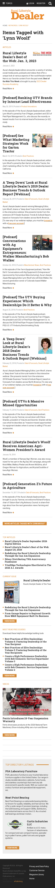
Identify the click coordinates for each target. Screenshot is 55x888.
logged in (48, 220)
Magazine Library (36, 874)
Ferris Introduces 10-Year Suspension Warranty (25, 720)
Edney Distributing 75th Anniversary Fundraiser (25, 560)
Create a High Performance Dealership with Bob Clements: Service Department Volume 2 (27, 667)
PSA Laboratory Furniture (21, 771)
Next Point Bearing (17, 797)
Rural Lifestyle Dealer (36, 580)
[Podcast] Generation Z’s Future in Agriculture (27, 486)
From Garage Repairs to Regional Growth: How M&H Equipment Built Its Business (28, 614)
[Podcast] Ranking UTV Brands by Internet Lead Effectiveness (27, 100)
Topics (9, 3)
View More (10, 621)
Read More (7, 88)
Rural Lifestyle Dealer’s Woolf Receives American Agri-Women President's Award (26, 446)
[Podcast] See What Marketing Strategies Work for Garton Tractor (16, 143)
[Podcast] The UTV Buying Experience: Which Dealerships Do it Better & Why (27, 301)
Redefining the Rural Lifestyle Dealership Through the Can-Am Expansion (28, 554)
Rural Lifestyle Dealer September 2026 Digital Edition (26, 542)
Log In (31, 3)
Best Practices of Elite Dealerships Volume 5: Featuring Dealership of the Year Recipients (25, 650)
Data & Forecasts (31, 199)
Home (5, 25)
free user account (16, 223)
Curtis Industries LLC (37, 823)
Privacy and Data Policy (39, 866)
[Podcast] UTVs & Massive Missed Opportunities (23, 403)
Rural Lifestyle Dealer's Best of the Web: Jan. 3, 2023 (19, 57)
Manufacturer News (31, 265)
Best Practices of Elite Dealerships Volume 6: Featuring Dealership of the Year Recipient (26, 641)
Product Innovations (29, 106)
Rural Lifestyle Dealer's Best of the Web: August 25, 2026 (27, 548)
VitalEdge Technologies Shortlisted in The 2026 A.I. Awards (28, 566)
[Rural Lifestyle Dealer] (12, 592)
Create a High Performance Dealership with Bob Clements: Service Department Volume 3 (27, 659)
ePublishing (18, 881)
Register (41, 3)
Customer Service (36, 870)
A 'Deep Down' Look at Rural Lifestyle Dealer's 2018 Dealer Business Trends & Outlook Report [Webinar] (24, 349)
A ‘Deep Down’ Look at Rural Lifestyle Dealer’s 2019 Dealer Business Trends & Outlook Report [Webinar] (26, 188)
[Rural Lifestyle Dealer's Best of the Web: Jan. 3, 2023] (42, 53)
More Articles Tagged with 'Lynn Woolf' (25, 523)
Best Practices (28, 156)
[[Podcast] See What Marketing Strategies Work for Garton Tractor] (42, 140)
